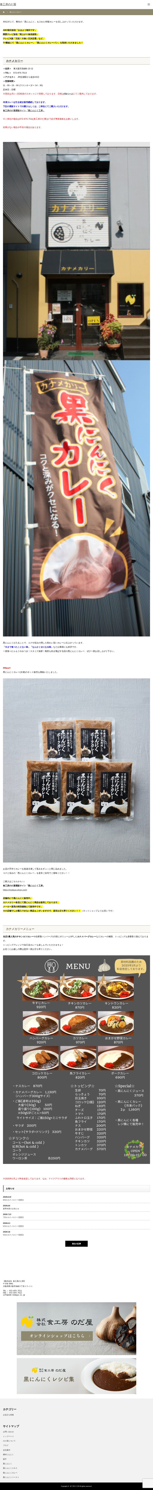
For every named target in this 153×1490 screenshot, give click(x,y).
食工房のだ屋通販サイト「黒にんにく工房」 (24, 110)
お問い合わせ (8, 1432)
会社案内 (6, 1450)
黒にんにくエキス (10, 1468)
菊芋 (5, 1459)
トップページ (8, 1436)
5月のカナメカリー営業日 (13, 1235)
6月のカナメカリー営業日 (13, 1226)
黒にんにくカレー (10, 1473)
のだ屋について (9, 1441)
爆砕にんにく (8, 1454)
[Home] (4, 12)
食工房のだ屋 (74, 1486)
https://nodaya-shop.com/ (15, 890)
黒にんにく (7, 1464)
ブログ (5, 1445)
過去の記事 (76, 1244)
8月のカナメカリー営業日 (13, 1200)
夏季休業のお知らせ (11, 1209)
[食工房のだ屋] (8, 4)
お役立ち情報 (8, 1415)
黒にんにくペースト (11, 1477)
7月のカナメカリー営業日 (13, 1217)
